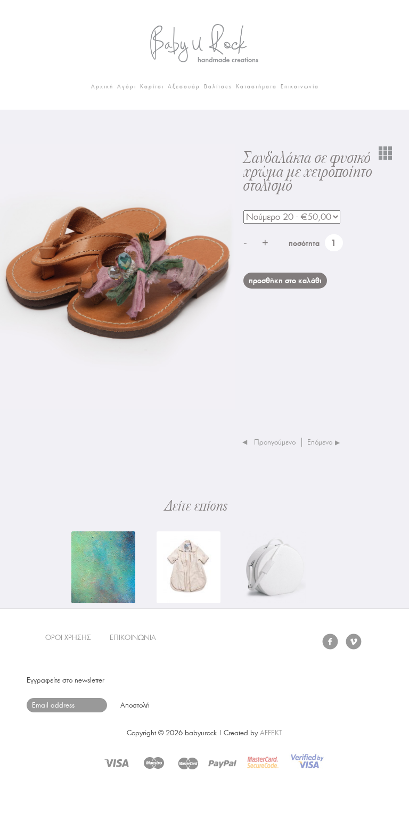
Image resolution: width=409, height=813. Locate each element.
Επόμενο (319, 442)
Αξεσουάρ (184, 86)
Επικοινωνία (300, 86)
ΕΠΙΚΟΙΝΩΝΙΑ (133, 637)
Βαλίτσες (218, 86)
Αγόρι (126, 86)
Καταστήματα (256, 86)
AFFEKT (271, 732)
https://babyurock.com (204, 40)
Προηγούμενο (275, 442)
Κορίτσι (152, 86)
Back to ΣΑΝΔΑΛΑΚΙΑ (385, 152)
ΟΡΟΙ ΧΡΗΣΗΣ (68, 637)
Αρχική (102, 86)
